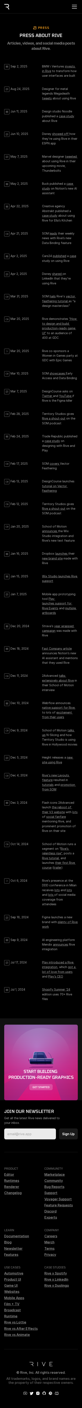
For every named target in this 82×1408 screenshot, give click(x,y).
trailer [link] (57, 867)
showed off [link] (60, 134)
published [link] (59, 256)
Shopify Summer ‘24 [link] (56, 989)
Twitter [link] (47, 396)
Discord (50, 1211)
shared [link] (57, 274)
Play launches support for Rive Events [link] (57, 603)
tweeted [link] (71, 156)
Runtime (10, 1316)
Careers (50, 1236)
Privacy (50, 1254)
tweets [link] (47, 98)
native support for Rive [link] (58, 707)
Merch (49, 1242)
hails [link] (53, 296)
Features (11, 1254)
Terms (49, 1248)
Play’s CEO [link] (55, 976)
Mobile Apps (14, 1298)
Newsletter (13, 1248)
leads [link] (53, 233)
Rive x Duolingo (56, 1285)
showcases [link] (58, 373)
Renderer (11, 1187)
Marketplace (54, 1174)
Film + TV (11, 1304)
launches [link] (61, 553)
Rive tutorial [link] (50, 858)
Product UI (12, 1279)
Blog (8, 1242)
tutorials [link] (48, 784)
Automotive (13, 1273)
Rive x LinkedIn (56, 1279)
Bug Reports (54, 1187)
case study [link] (66, 116)
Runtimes (11, 1180)
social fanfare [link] (56, 816)
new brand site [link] (52, 558)
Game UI (11, 1285)
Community (53, 1180)
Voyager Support (58, 1199)
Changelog (13, 1193)
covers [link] (55, 463)
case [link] (73, 256)
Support (50, 1193)
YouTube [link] (65, 396)
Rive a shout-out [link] (53, 418)
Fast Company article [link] (57, 648)
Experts (50, 1217)
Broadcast (12, 1310)
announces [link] (50, 531)
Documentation (16, 1236)
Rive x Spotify (55, 1273)
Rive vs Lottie (15, 1322)
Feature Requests (58, 1205)
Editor (9, 1174)
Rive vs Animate (17, 1335)
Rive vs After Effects (21, 1328)
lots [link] (75, 812)
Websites (11, 1291)
